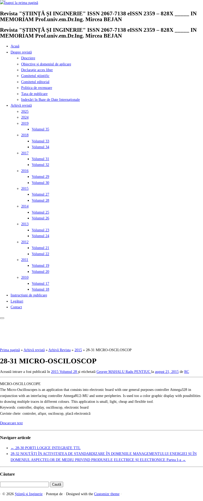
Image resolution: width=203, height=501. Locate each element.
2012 (25, 242)
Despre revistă (21, 52)
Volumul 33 (40, 141)
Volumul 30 (40, 183)
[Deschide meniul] (2, 318)
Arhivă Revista (59, 350)
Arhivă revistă (21, 105)
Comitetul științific (35, 76)
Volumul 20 (40, 272)
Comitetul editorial (35, 82)
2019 (25, 123)
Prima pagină (10, 350)
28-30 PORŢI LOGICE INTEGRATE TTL (46, 448)
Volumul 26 (40, 218)
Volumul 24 (40, 236)
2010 (25, 277)
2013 (25, 224)
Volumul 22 (40, 254)
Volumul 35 (40, 129)
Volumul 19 (40, 266)
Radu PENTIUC (138, 372)
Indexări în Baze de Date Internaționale (50, 100)
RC (186, 372)
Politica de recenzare (36, 88)
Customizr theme (106, 494)
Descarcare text (11, 423)
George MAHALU (111, 372)
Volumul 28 (40, 200)
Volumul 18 (40, 289)
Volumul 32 (40, 165)
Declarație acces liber (37, 70)
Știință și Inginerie (29, 494)
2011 (24, 260)
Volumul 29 (40, 177)
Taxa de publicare (34, 94)
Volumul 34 (40, 147)
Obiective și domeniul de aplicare (46, 64)
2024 (25, 117)
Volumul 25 (40, 212)
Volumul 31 (40, 159)
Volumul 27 (40, 194)
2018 (25, 135)
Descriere (28, 58)
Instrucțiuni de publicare (29, 295)
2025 (25, 112)
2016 (25, 171)
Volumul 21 (40, 248)
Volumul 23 (40, 230)
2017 (25, 153)
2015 (25, 189)
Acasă (15, 46)
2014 (25, 206)
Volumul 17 (40, 284)
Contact (16, 307)
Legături (17, 301)
